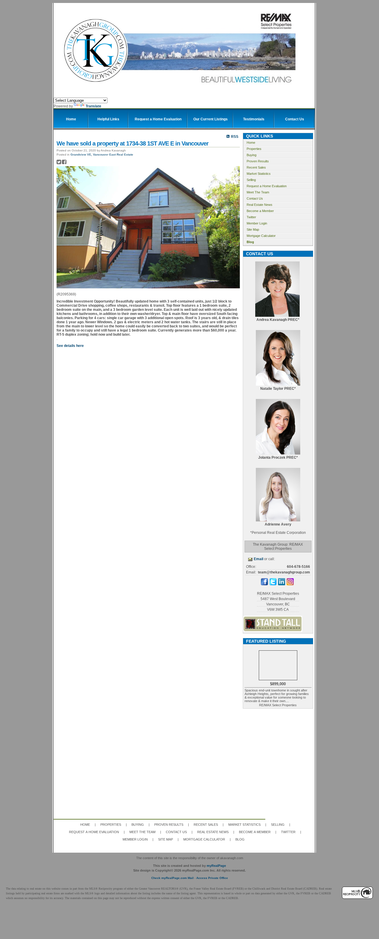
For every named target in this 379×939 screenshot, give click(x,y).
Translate (93, 106)
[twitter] (273, 584)
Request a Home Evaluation (267, 186)
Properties (254, 149)
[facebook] (264, 584)
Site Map (253, 229)
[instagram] (290, 584)
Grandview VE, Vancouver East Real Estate (101, 154)
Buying (251, 155)
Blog (250, 242)
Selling (251, 180)
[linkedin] (281, 584)
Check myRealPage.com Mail (172, 878)
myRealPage (216, 865)
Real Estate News (259, 204)
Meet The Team (258, 192)
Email (258, 559)
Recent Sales (256, 167)
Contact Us (255, 198)
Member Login (257, 223)
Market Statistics (259, 173)
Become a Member (260, 211)
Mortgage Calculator (261, 235)
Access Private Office (212, 878)
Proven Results (258, 161)
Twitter (251, 217)
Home (251, 142)
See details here (70, 346)
